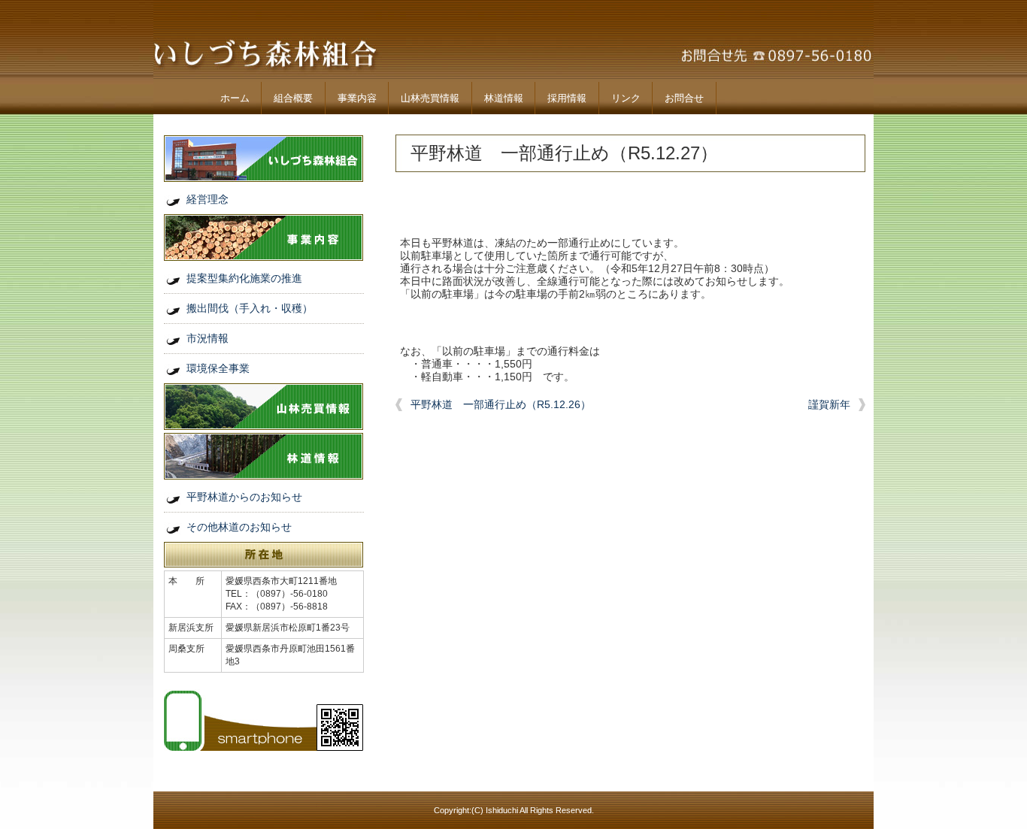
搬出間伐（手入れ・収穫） (249, 308)
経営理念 (207, 199)
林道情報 (503, 98)
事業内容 (357, 98)
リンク (626, 98)
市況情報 (207, 338)
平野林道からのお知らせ (244, 497)
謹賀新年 (829, 404)
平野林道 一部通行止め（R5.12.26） (500, 404)
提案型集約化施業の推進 (244, 278)
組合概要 (293, 98)
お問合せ (684, 98)
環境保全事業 (218, 368)
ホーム (235, 98)
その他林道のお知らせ (239, 527)
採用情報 (566, 98)
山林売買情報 (430, 98)
